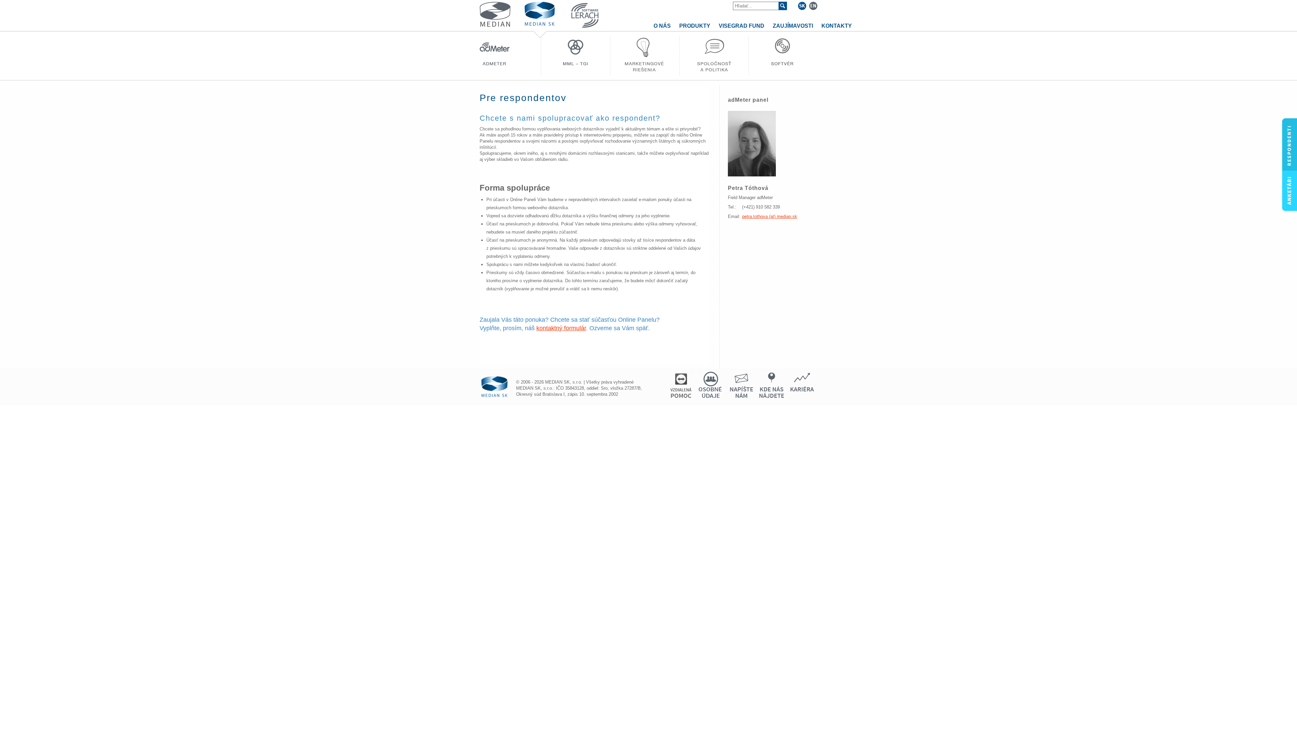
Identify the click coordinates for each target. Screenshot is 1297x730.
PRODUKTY (694, 26)
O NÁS (662, 26)
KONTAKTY (836, 26)
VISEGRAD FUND (741, 26)
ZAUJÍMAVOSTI (793, 26)
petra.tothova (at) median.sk (769, 216)
